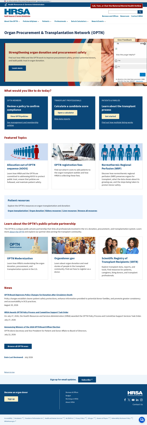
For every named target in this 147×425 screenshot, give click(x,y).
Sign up (11, 399)
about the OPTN (16, 231)
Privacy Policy (80, 418)
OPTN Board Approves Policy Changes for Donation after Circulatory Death (38, 294)
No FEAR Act (69, 418)
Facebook (125, 399)
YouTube (133, 399)
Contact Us (138, 404)
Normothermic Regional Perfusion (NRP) (116, 166)
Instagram (141, 399)
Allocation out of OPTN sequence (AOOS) (21, 166)
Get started (110, 116)
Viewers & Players (102, 418)
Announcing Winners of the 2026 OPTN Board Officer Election (32, 327)
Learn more (17, 68)
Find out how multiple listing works (117, 122)
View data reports (62, 119)
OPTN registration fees (68, 165)
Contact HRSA (137, 16)
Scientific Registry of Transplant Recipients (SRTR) (120, 260)
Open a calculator (66, 112)
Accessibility (8, 418)
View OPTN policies (19, 116)
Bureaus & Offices (72, 392)
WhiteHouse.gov (9, 421)
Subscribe (86, 380)
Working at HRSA (72, 399)
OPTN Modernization (20, 258)
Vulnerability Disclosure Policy (120, 418)
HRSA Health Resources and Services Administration (135, 393)
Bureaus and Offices (110, 16)
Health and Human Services (53, 418)
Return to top (9, 372)
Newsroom (124, 16)
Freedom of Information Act (34, 418)
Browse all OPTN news (18, 346)
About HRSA (70, 402)
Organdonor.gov (64, 258)
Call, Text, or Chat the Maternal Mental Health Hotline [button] (116, 6)
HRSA (17, 13)
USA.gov (90, 418)
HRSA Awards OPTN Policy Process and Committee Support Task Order (36, 312)
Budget (68, 396)
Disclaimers (18, 418)
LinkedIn (137, 399)
